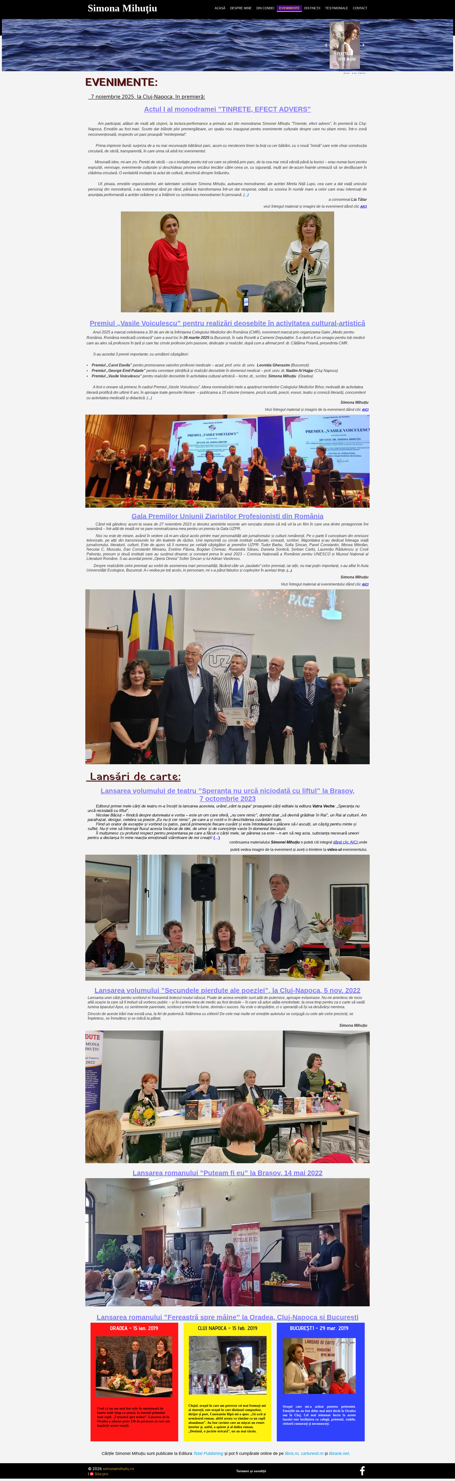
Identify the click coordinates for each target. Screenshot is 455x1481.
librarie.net (339, 1453)
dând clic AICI (345, 842)
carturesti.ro (311, 1453)
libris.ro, (292, 1453)
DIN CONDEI (265, 8)
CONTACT (360, 8)
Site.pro (101, 1474)
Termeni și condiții (251, 1471)
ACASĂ (220, 8)
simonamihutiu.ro (118, 1468)
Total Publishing (208, 1453)
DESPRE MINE (241, 8)
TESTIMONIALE (336, 8)
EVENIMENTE (289, 8)
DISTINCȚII (312, 8)
